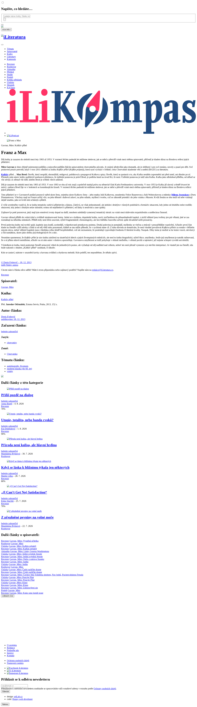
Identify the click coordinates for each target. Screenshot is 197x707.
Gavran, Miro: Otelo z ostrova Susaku (27, 559)
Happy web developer (22, 699)
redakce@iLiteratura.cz (102, 270)
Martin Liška (7, 476)
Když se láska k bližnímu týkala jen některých (35, 467)
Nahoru (5, 704)
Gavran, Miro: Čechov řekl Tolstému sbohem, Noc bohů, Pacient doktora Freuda (46, 575)
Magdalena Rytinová (10, 453)
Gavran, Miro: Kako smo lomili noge (26, 593)
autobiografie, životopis (17, 366)
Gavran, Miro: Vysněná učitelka (24, 541)
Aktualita (11, 69)
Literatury (11, 56)
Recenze (11, 64)
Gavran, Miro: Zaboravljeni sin (24, 588)
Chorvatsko (12, 354)
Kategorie (11, 59)
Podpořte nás (13, 650)
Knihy (10, 54)
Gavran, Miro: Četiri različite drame (25, 569)
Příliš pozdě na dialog (17, 395)
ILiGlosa (11, 87)
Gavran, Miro (7, 287)
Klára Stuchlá (7, 501)
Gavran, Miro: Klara (18, 582)
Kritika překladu (14, 80)
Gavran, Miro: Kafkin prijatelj (22, 546)
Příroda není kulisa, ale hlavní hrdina (29, 445)
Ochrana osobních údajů (18, 660)
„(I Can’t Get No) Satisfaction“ (24, 492)
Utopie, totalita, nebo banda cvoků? (27, 420)
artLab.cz (18, 696)
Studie (10, 74)
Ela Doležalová (8, 428)
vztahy (10, 371)
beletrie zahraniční (9, 331)
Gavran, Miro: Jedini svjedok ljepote (25, 554)
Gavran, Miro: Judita (19, 562)
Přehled (10, 72)
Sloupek (10, 85)
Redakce (11, 648)
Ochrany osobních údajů (105, 688)
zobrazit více (7, 596)
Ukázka (10, 82)
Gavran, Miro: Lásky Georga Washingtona (29, 551)
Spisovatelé (12, 51)
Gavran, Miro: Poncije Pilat (21, 577)
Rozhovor (11, 67)
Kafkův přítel (7, 299)
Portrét (10, 77)
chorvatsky (12, 342)
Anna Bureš (6, 403)
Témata (10, 49)
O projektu (12, 645)
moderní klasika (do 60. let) (19, 368)
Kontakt (10, 655)
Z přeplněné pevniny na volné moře (27, 517)
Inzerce (10, 653)
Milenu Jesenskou (180, 194)
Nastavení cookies (15, 663)
